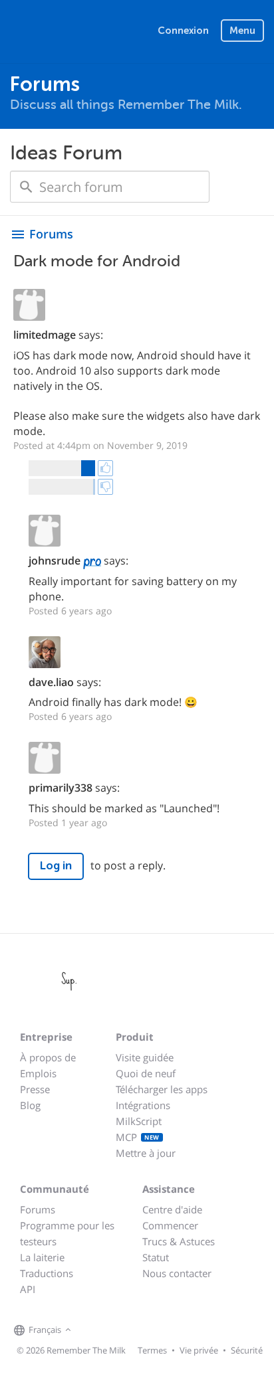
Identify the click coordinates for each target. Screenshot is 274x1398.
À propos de (48, 1057)
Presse (35, 1089)
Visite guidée (145, 1057)
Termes (152, 1350)
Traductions (46, 1273)
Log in (56, 865)
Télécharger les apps (161, 1089)
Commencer (170, 1225)
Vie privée (199, 1350)
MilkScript (139, 1121)
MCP (138, 1137)
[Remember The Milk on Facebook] (93, 1330)
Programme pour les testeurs (67, 1233)
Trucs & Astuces (178, 1241)
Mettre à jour (146, 1153)
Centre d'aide (172, 1209)
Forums (37, 1209)
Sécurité (247, 1350)
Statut (155, 1257)
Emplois (38, 1073)
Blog (30, 1105)
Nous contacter (176, 1273)
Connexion (183, 31)
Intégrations (143, 1105)
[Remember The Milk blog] (129, 1330)
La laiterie (42, 1257)
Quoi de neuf (146, 1073)
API (27, 1289)
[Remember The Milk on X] (112, 1330)
